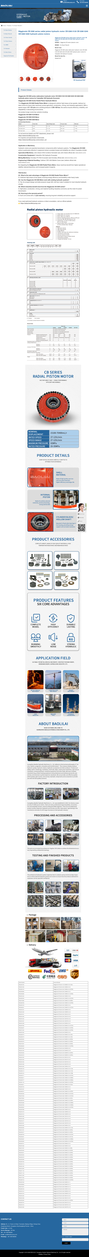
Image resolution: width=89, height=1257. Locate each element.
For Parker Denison (8, 41)
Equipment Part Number (9, 55)
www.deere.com (80, 153)
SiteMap (41, 1254)
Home (4, 25)
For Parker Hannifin (8, 37)
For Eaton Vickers (7, 52)
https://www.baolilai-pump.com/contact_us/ (32, 140)
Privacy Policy (47, 1254)
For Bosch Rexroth (17, 25)
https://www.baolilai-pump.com (28, 136)
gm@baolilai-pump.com (69, 2)
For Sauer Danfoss (8, 30)
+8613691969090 (84, 2)
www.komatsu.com (70, 158)
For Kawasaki (7, 48)
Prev (19, 79)
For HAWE (6, 44)
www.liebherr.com (23, 162)
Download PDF (80, 80)
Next (52, 79)
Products (9, 25)
